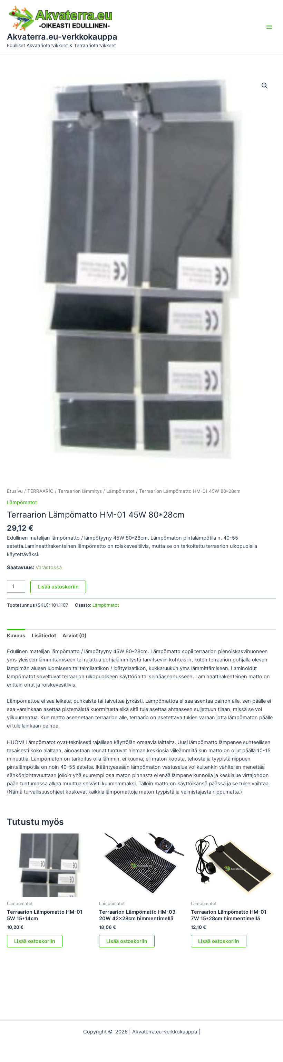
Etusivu (15, 491)
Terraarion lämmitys (80, 491)
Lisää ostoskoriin (58, 587)
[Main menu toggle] (269, 27)
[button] (264, 85)
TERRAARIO (40, 491)
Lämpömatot (120, 491)
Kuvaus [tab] (16, 636)
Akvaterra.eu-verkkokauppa (62, 37)
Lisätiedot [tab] (44, 636)
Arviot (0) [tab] (74, 636)
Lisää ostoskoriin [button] (34, 941)
